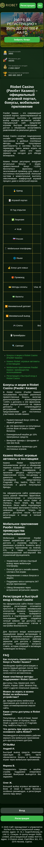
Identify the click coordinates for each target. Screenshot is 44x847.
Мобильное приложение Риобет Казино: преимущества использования (22, 369)
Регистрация (28, 5)
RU (40, 5)
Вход (22, 810)
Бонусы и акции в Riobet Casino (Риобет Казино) (22, 356)
